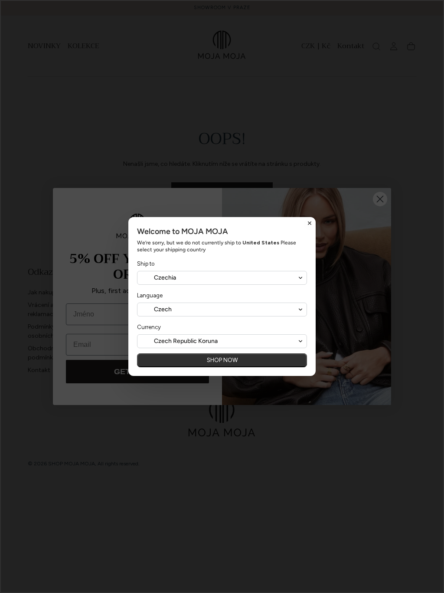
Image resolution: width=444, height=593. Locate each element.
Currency (149, 327)
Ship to (145, 263)
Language (150, 295)
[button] (222, 278)
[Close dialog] (309, 223)
